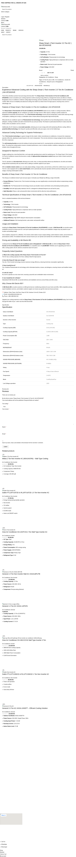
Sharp (72, 70)
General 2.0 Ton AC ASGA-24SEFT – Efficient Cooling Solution (25, 708)
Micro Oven (2, 806)
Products (2, 780)
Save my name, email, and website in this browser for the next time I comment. (22, 442)
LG (0, 765)
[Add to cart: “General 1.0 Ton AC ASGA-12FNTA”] (4, 629)
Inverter (13, 535)
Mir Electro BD (12, 839)
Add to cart (50, 72)
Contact (2, 783)
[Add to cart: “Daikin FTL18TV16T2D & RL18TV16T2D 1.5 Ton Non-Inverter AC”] (4, 521)
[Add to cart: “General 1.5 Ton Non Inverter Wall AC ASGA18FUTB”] (4, 597)
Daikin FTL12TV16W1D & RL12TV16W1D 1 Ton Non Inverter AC (25, 674)
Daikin (1, 770)
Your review (5, 409)
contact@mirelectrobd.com (7, 750)
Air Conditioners (59, 79)
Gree (1, 773)
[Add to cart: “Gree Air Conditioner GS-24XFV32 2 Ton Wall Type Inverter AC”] (4, 563)
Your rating (5, 403)
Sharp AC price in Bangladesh (55, 81)
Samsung (2, 762)
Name (4, 427)
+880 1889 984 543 (5, 754)
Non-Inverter (14, 462)
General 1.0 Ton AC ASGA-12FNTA (15, 606)
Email (4, 434)
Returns (2, 785)
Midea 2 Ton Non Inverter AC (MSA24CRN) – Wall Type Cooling (25, 459)
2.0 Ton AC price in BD (48, 79)
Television (2, 796)
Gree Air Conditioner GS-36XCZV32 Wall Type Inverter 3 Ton (24, 640)
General (13, 609)
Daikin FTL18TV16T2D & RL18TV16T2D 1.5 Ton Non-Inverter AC (25, 493)
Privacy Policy (3, 788)
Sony (1, 760)
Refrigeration (3, 801)
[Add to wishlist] (4, 478)
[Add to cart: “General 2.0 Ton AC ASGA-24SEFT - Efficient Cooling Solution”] (4, 734)
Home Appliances (4, 808)
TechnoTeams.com (47, 839)
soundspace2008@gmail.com (8, 833)
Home (1, 778)
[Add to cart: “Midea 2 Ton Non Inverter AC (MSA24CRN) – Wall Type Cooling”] (4, 482)
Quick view (4, 486)
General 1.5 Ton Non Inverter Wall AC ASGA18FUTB (21, 574)
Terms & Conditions (4, 790)
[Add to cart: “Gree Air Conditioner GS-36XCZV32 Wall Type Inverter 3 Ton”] (4, 663)
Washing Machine (4, 803)
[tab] (30, 85)
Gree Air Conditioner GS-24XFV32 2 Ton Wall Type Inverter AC (24, 532)
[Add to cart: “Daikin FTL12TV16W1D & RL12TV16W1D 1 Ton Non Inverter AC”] (4, 698)
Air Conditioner (50, 77)
